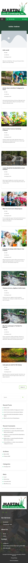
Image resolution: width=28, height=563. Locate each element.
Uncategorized (7, 57)
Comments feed (7, 481)
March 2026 (6, 454)
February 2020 (7, 456)
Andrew (7, 54)
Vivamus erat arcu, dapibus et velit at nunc (14, 288)
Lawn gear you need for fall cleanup (12, 365)
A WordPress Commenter (9, 428)
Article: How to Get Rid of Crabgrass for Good (13, 409)
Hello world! (6, 50)
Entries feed (6, 479)
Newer (22, 387)
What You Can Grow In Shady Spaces (12, 208)
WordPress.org (7, 483)
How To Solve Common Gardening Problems (13, 412)
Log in (5, 477)
